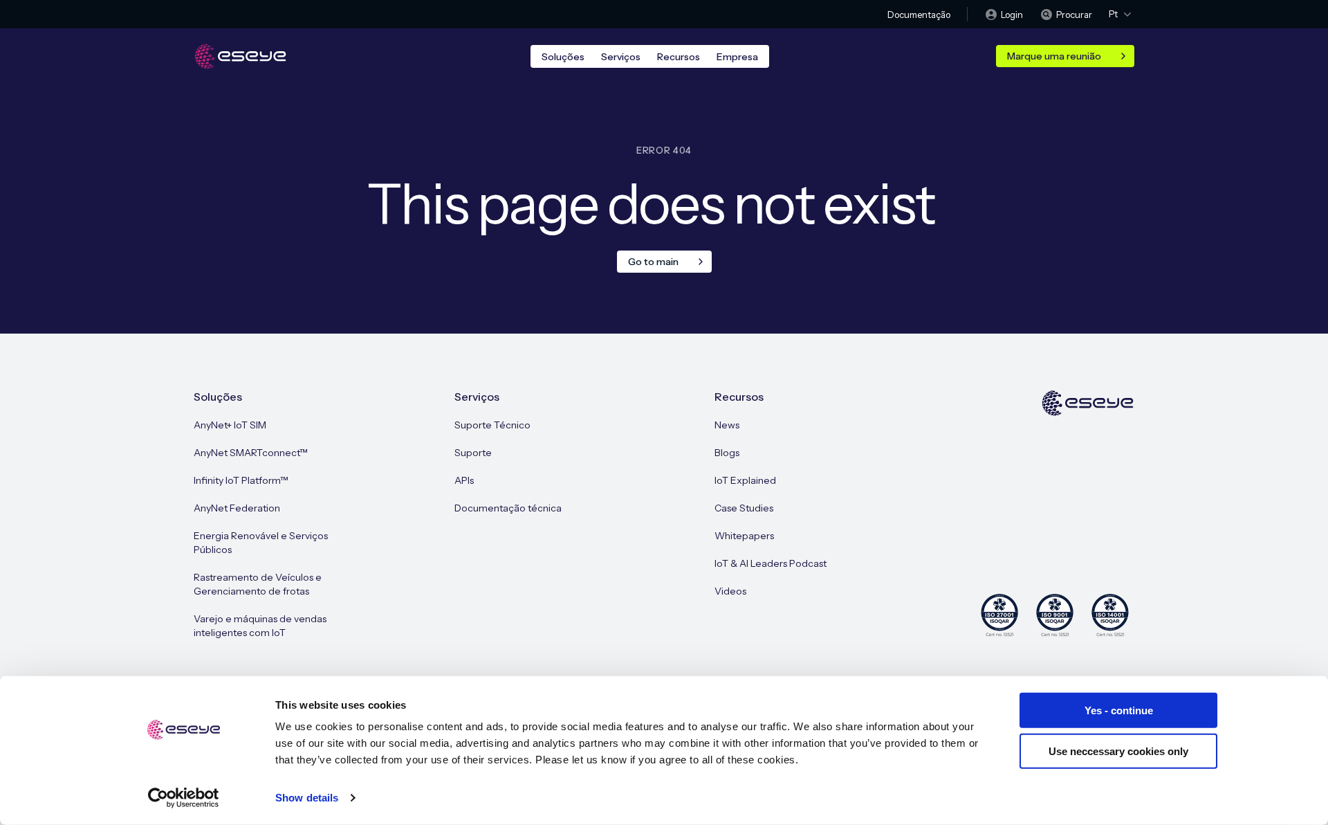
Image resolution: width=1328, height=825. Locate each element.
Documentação (918, 14)
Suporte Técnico (492, 425)
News (726, 425)
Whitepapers (744, 535)
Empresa (737, 57)
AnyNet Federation (237, 508)
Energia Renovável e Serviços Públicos (261, 542)
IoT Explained (745, 480)
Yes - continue (1119, 710)
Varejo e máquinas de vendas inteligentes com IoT (260, 626)
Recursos (678, 57)
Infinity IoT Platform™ (241, 480)
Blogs (726, 452)
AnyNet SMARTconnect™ (251, 452)
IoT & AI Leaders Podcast (770, 563)
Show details (306, 798)
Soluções (563, 57)
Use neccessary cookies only (1118, 750)
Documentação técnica (508, 508)
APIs (464, 480)
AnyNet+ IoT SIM (230, 425)
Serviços (620, 57)
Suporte (473, 452)
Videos (730, 591)
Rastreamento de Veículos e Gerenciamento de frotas (258, 584)
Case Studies (743, 508)
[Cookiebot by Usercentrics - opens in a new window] (183, 798)
